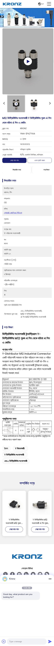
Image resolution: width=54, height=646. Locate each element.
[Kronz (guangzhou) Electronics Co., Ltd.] (12, 4)
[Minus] (50, 579)
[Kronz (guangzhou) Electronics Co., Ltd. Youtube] (33, 574)
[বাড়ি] (27, 560)
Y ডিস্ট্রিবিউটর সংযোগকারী (14, 454)
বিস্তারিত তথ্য (17, 169)
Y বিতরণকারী (19, 448)
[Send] (50, 641)
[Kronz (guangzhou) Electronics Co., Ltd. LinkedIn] (26, 574)
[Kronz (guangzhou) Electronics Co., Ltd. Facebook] (12, 574)
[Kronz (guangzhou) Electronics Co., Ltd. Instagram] (19, 574)
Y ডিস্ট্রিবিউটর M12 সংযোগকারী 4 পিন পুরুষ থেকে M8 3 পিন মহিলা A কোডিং (40, 521)
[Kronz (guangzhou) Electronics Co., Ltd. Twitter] (5, 574)
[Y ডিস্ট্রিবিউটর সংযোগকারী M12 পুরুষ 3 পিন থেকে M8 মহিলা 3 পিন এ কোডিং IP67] (14, 505)
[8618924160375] (40, 574)
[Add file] (4, 641)
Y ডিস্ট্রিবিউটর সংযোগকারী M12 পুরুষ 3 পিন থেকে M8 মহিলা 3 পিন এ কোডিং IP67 (14, 521)
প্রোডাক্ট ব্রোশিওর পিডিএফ (13, 212)
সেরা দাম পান (14, 160)
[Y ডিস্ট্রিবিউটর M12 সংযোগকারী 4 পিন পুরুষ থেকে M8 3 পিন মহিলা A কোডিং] (40, 505)
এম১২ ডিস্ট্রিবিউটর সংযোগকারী (15, 461)
